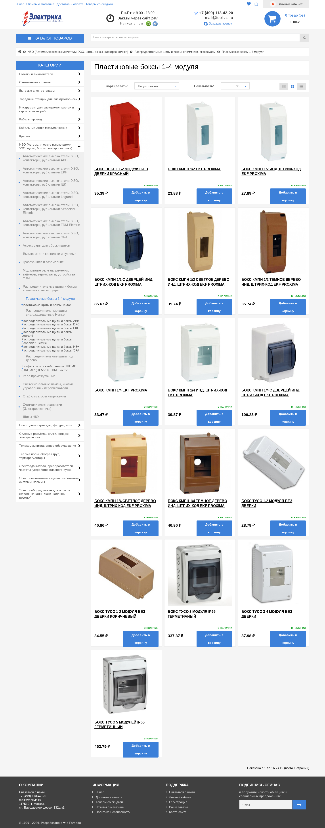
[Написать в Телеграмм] (155, 23)
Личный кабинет (181, 797)
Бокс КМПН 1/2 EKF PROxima (194, 169)
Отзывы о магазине (40, 4)
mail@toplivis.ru (219, 17)
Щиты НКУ (31, 417)
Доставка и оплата (70, 4)
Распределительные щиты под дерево (49, 358)
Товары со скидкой (99, 4)
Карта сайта (178, 812)
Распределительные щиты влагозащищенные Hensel (46, 312)
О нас (20, 4)
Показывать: (204, 86)
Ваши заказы (178, 807)
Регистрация (178, 802)
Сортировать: (117, 86)
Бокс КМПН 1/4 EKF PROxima (120, 390)
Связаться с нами (182, 792)
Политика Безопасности (113, 812)
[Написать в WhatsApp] (148, 23)
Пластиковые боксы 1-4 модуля (50, 298)
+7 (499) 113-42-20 (216, 13)
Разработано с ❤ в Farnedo (61, 822)
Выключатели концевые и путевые (49, 254)
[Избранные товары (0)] (249, 4)
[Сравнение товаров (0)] (256, 4)
